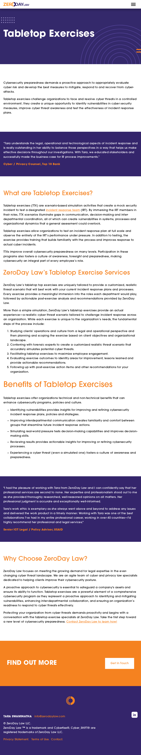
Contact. (57, 739)
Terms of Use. (40, 739)
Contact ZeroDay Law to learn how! (91, 622)
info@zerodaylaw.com (49, 716)
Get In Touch (120, 663)
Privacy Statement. (16, 739)
